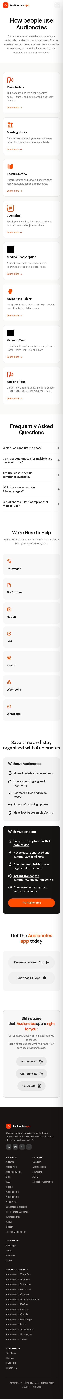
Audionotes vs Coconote (17, 1294)
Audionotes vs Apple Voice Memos (22, 1299)
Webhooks (11, 1255)
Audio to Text (12, 1191)
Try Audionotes (31, 902)
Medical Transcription (42, 1181)
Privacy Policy (15, 1382)
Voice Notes (12, 1201)
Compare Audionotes (17, 1270)
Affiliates (10, 1161)
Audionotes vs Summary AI (19, 1334)
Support (9, 1226)
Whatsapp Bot (12, 1216)
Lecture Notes (39, 1166)
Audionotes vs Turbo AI (17, 1339)
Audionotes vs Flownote (17, 1309)
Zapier (9, 1260)
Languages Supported (16, 1206)
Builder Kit (11, 1363)
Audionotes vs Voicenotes (18, 1284)
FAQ (8, 1181)
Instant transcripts (26, 876)
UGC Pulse (11, 1368)
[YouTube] (29, 1147)
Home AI (10, 1358)
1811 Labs (11, 1353)
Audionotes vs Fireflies (17, 1304)
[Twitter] (8, 1147)
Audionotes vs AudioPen (18, 1279)
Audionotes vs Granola (17, 1314)
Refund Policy (47, 1382)
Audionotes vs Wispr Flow (18, 1274)
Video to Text (12, 1196)
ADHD (35, 1176)
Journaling (37, 1171)
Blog (8, 1176)
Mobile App (11, 1166)
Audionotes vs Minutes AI (18, 1289)
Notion (9, 1250)
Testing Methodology (16, 1231)
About (9, 1221)
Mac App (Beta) (13, 1171)
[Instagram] (15, 1147)
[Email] (22, 1147)
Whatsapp (11, 1245)
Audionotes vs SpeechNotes (19, 1329)
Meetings (36, 1161)
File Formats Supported (17, 1211)
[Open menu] (57, 5)
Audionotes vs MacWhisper (19, 1319)
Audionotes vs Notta (16, 1324)
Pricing (9, 1186)
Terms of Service (31, 1382)
